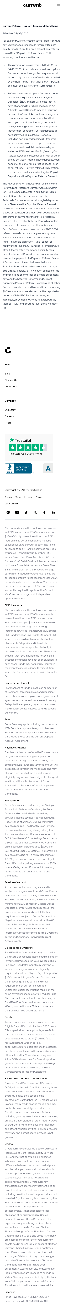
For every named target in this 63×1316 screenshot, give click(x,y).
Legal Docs (11, 386)
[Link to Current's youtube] (17, 512)
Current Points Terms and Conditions (26, 1071)
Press (8, 422)
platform (30, 1264)
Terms (18, 497)
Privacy (39, 497)
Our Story (10, 409)
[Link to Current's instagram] (8, 512)
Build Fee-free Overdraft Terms (26, 1010)
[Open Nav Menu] (58, 5)
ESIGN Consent (11, 503)
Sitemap (8, 497)
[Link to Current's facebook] (44, 512)
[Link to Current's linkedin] (53, 512)
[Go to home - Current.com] (30, 4)
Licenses (28, 497)
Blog (7, 373)
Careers (9, 416)
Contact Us (11, 380)
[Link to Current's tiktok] (26, 512)
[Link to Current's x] (35, 512)
